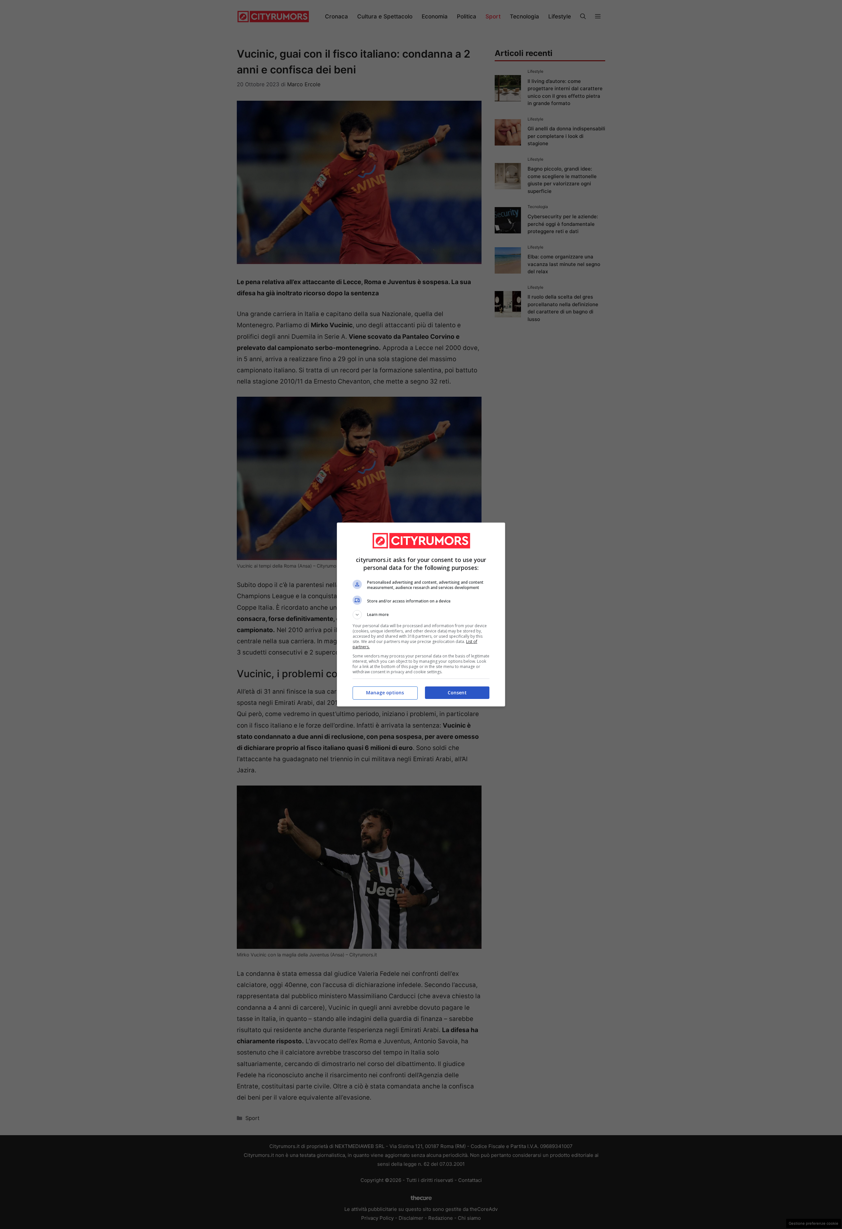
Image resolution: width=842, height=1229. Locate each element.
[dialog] (421, 614)
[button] (421, 614)
